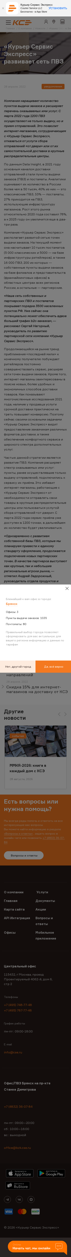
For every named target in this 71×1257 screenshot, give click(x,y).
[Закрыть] (3, 8)
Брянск (11, 604)
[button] (37, 1248)
